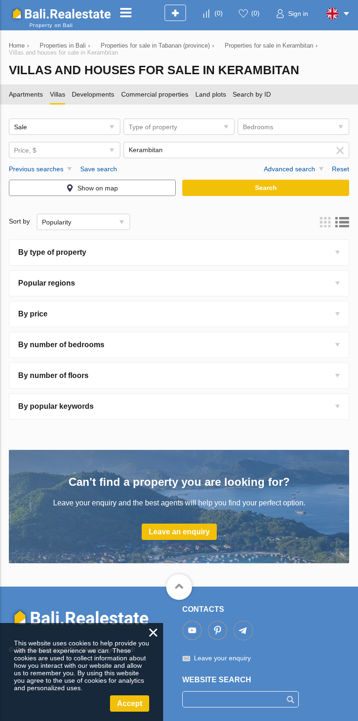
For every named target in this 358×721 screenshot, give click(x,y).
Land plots (210, 94)
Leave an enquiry (179, 532)
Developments (93, 94)
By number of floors (53, 375)
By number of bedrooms (61, 345)
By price (33, 314)
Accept (129, 703)
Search (266, 187)
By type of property (52, 252)
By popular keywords (56, 406)
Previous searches (36, 169)
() (218, 13)
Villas (57, 94)
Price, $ (25, 150)
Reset (340, 169)
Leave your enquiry (222, 658)
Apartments (26, 94)
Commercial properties (154, 94)
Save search (98, 169)
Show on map (97, 188)
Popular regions (46, 283)
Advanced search (289, 169)
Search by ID (252, 94)
